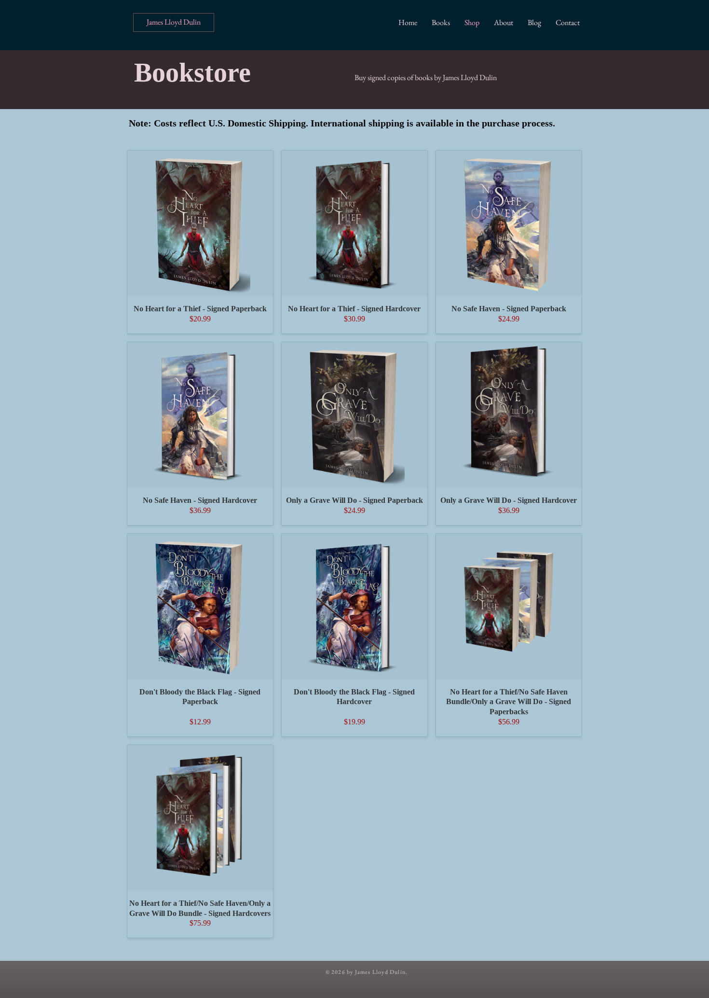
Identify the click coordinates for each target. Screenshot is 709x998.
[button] (440, 22)
